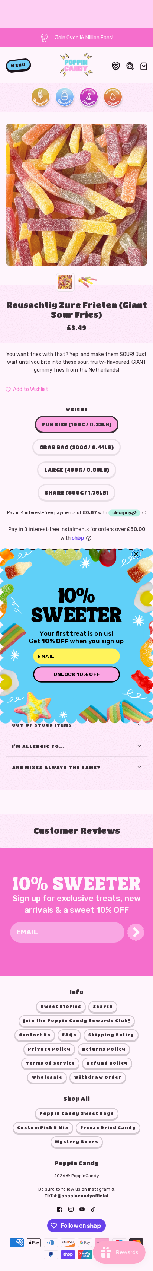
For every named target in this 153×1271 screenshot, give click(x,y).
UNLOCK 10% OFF (76, 674)
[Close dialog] (136, 554)
